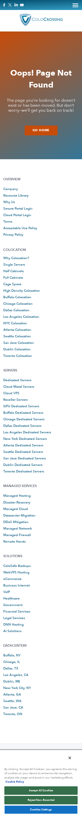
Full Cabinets (13, 277)
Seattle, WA (12, 701)
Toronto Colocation (17, 356)
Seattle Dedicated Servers (23, 452)
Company (10, 189)
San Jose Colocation (18, 343)
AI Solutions (12, 631)
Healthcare (11, 598)
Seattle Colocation (17, 336)
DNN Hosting (13, 624)
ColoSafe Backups (17, 566)
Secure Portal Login (18, 208)
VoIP (6, 592)
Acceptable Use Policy (20, 228)
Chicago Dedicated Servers (24, 419)
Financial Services (16, 611)
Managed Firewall (17, 535)
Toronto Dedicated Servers (23, 471)
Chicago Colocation (18, 303)
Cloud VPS (11, 393)
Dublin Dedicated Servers (23, 465)
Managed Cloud (15, 509)
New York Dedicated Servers (25, 439)
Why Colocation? (16, 258)
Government (13, 605)
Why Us (9, 202)
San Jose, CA (13, 707)
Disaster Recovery (16, 502)
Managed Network (17, 528)
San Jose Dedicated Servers (24, 458)
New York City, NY (17, 688)
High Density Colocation (21, 290)
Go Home (41, 130)
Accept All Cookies (41, 790)
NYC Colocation (15, 323)
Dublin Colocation (17, 349)
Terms (7, 221)
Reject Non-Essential (41, 800)
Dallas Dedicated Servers (22, 426)
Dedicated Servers (17, 380)
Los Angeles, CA (15, 675)
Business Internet (16, 585)
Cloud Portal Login (17, 215)
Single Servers (14, 264)
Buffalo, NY (12, 655)
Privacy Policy (13, 234)
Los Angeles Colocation (21, 317)
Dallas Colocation (16, 310)
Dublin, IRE (11, 681)
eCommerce (12, 579)
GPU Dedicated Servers (21, 406)
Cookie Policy (14, 782)
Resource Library (16, 195)
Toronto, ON (12, 714)
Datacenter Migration (19, 515)
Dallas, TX (10, 668)
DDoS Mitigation (15, 522)
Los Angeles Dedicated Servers (27, 432)
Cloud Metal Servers (18, 386)
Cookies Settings (41, 810)
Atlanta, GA (12, 694)
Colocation (14, 250)
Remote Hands (14, 541)
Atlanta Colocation (17, 330)
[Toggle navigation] (75, 5)
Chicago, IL (11, 662)
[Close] (70, 758)
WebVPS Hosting (16, 572)
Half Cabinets (13, 271)
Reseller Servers (15, 400)
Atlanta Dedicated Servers (23, 445)
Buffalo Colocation (17, 297)
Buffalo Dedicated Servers (23, 413)
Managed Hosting (17, 496)
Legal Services (14, 618)
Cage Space (12, 284)
